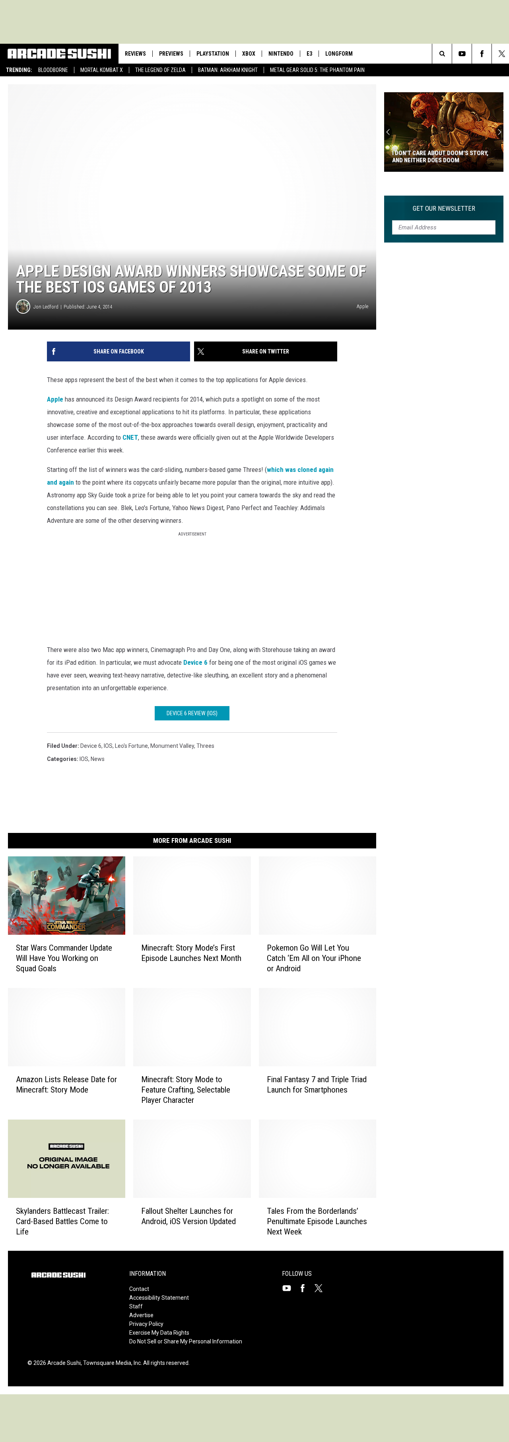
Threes (205, 746)
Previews (171, 53)
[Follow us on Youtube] (462, 54)
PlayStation (212, 53)
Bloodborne (53, 70)
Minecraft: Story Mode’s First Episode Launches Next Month (191, 953)
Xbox (248, 53)
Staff (136, 1306)
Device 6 (195, 662)
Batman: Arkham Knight (228, 70)
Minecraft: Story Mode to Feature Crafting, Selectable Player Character (185, 1090)
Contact (139, 1289)
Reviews (135, 53)
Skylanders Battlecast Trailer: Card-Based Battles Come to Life (62, 1221)
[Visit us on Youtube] (290, 1288)
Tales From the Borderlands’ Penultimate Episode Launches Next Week (317, 1221)
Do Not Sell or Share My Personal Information (185, 1341)
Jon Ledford (45, 307)
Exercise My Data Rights (159, 1332)
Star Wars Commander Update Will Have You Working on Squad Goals (64, 958)
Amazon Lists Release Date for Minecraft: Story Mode (66, 1085)
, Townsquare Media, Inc (111, 1363)
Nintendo (280, 53)
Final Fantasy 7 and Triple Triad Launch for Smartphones (317, 1085)
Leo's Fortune (131, 746)
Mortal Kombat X (101, 70)
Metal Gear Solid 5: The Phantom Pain (317, 70)
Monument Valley (172, 746)
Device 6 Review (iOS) (192, 713)
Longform (339, 53)
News (98, 759)
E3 (309, 53)
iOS (108, 746)
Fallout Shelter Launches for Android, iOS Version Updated (188, 1216)
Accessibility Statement (159, 1298)
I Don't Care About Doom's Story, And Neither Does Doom (440, 156)
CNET (130, 437)
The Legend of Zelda (160, 70)
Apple (55, 399)
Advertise (141, 1315)
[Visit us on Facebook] (306, 1288)
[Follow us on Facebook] (482, 54)
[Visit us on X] (322, 1288)
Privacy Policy (146, 1324)
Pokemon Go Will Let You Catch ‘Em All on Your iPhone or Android (314, 958)
